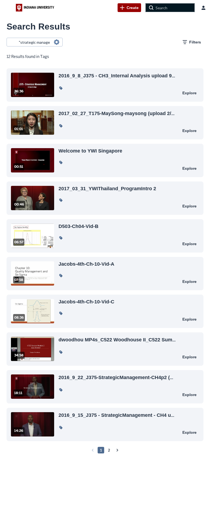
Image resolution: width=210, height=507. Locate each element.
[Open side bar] (8, 7)
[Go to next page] (117, 450)
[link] (129, 7)
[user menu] (203, 7)
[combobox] (34, 42)
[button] (61, 88)
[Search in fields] (56, 42)
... (117, 75)
